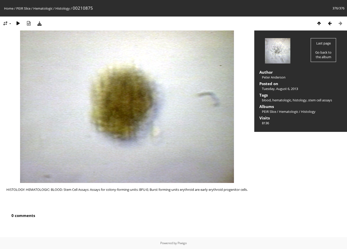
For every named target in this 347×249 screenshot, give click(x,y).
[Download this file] (39, 23)
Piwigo (182, 243)
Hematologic (43, 8)
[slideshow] (18, 23)
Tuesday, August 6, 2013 (280, 88)
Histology (62, 8)
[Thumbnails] (319, 23)
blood (266, 100)
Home (8, 8)
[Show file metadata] (28, 23)
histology (300, 100)
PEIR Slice (23, 8)
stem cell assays (320, 100)
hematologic (281, 100)
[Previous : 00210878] (329, 23)
